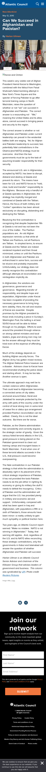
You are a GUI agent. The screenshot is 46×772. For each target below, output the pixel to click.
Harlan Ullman (13, 36)
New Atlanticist (9, 11)
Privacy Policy (16, 718)
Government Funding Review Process (23, 731)
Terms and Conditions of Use (20, 682)
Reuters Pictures (11, 575)
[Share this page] (26, 603)
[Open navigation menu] (42, 4)
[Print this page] (20, 603)
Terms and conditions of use (23, 722)
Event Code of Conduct (17, 743)
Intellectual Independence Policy (23, 726)
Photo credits (32, 743)
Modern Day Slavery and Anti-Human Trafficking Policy (23, 739)
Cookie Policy (29, 718)
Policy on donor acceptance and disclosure (23, 735)
